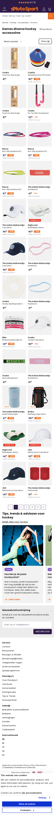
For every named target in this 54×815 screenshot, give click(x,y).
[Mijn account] (44, 9)
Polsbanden (39, 489)
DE (3, 751)
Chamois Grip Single (11, 73)
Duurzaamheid (9, 700)
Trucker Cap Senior (36, 338)
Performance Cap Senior (38, 450)
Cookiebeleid (7, 767)
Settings (42, 797)
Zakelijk (6, 705)
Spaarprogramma (11, 670)
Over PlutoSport (9, 680)
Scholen (6, 721)
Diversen (34, 23)
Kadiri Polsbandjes (13, 412)
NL (3, 739)
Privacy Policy (29, 765)
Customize (25, 810)
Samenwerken (9, 688)
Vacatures (7, 684)
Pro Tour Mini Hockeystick (38, 111)
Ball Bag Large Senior (37, 412)
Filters (44, 41)
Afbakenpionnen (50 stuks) (39, 73)
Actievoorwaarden (11, 666)
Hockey (13, 23)
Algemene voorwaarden (12, 765)
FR (3, 747)
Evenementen (9, 725)
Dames (5, 23)
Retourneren (8, 650)
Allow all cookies (27, 804)
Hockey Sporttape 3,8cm (12, 302)
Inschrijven (43, 631)
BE (3, 743)
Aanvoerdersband (10, 376)
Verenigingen (8, 717)
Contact (6, 646)
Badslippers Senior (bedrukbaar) (36, 226)
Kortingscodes (9, 692)
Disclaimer (41, 765)
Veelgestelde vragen (12, 662)
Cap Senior (13, 226)
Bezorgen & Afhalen (11, 654)
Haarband (39, 264)
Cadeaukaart (8, 729)
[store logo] (24, 9)
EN (3, 755)
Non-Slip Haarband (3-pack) (12, 149)
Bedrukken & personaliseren (15, 709)
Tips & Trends (8, 696)
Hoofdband (39, 188)
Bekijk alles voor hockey (15, 521)
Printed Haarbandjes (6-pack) (12, 338)
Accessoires (23, 23)
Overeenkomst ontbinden (25, 767)
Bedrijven (6, 713)
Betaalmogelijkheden (12, 658)
